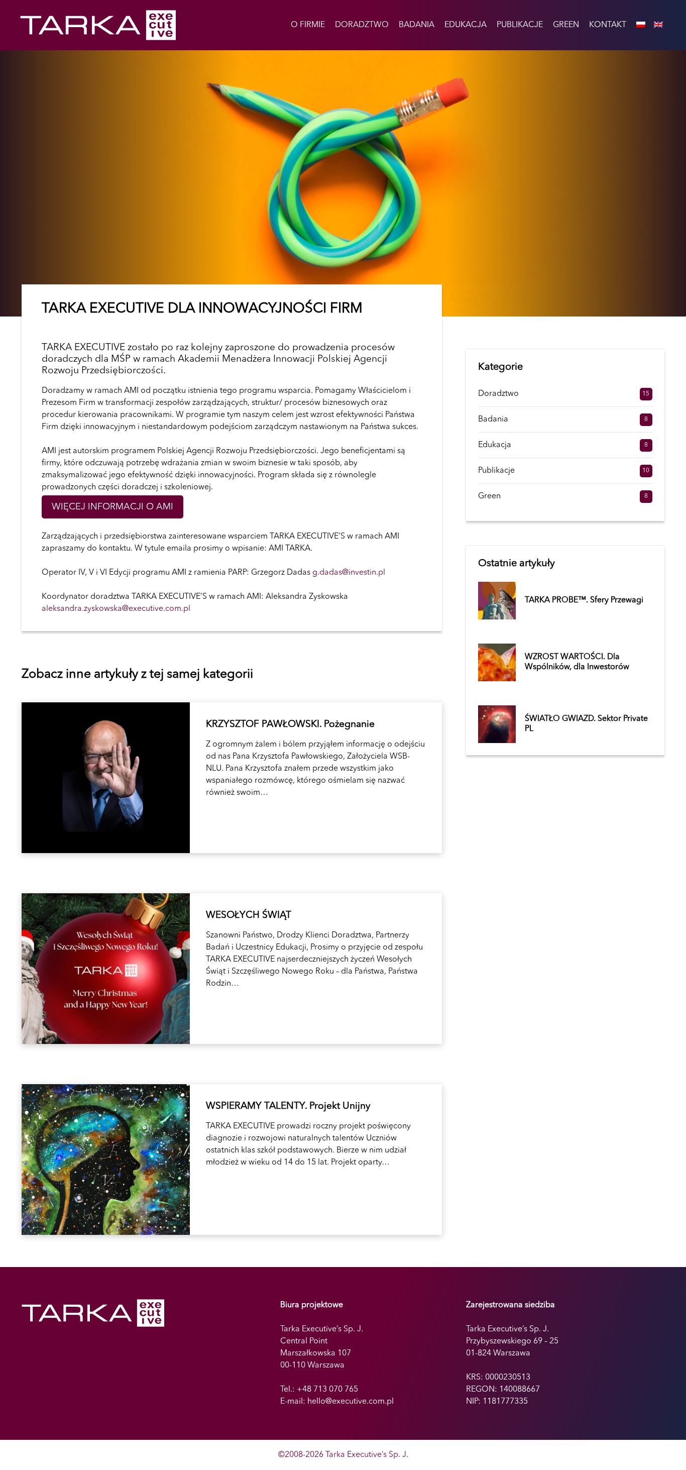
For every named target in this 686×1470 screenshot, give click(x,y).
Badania (493, 419)
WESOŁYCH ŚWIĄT (232, 968)
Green (489, 496)
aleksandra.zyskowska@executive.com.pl (116, 609)
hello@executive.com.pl (350, 1402)
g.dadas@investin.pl (348, 573)
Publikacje (496, 471)
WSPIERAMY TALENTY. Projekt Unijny (232, 1159)
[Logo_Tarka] (98, 25)
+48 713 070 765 (327, 1390)
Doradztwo (498, 394)
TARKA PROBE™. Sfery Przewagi (584, 600)
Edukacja (494, 445)
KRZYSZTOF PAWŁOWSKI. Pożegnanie (232, 777)
